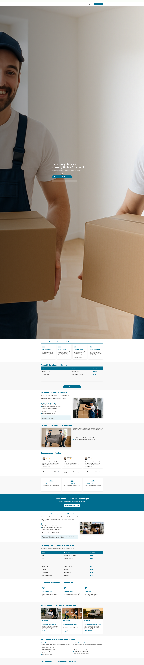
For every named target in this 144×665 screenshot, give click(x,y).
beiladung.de (46, 4)
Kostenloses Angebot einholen (72, 505)
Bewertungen (88, 4)
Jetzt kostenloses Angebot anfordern (62, 176)
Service (83, 4)
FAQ (92, 4)
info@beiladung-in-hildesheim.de (55, 1)
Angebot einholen (98, 4)
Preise (79, 4)
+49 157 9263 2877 (44, 1)
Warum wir (75, 4)
